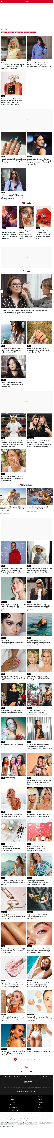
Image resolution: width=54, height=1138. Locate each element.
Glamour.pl (13, 1099)
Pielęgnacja (18, 32)
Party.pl (13, 1097)
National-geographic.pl (13, 1110)
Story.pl (40, 1110)
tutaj (13, 1126)
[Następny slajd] (52, 216)
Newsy (3, 32)
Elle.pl (39, 1104)
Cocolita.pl (13, 1102)
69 (28, 1059)
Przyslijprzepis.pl (40, 1102)
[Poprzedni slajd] (1, 216)
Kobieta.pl (40, 1099)
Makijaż (10, 32)
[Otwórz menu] (1, 1)
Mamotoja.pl (13, 1104)
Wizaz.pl (40, 1107)
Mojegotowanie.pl (13, 1107)
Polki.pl (39, 1097)
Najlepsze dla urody (29, 32)
